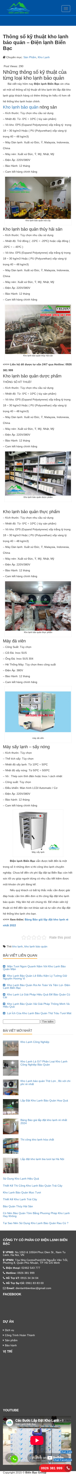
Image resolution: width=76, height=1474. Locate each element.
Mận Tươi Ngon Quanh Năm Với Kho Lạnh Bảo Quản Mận (34, 968)
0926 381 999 (51, 1468)
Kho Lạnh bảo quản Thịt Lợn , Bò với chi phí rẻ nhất (45, 1082)
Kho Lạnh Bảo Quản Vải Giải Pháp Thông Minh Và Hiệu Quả (36, 1005)
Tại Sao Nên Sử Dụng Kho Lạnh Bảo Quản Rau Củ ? (35, 1223)
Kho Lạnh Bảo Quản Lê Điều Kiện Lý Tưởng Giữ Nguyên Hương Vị (35, 977)
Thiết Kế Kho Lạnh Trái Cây (20, 1199)
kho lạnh (17, 946)
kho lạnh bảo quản (35, 946)
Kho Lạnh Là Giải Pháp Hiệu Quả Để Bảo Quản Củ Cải (36, 996)
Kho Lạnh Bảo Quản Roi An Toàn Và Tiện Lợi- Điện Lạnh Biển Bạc (36, 986)
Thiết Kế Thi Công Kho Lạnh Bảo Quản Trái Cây (32, 1185)
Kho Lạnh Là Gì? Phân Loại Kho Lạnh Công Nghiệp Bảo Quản (43, 1063)
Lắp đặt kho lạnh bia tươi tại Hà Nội (42, 1159)
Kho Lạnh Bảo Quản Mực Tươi (22, 1192)
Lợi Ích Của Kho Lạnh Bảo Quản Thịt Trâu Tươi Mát (39, 1013)
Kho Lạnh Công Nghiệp (34, 1041)
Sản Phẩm (29, 57)
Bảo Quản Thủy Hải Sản (18, 1206)
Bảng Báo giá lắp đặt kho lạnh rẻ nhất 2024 (43, 1121)
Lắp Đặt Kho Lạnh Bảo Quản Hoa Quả (44, 1100)
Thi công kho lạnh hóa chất (37, 1139)
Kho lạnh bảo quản (20, 107)
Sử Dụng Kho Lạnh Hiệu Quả (21, 1178)
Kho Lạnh (44, 57)
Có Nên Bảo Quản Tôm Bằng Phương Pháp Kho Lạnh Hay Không (36, 1215)
